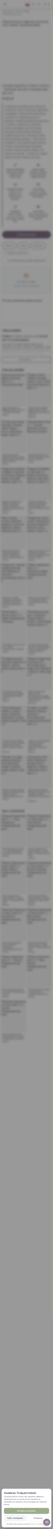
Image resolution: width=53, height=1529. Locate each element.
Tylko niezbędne (15, 1518)
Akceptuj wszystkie (26, 1511)
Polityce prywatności (38, 1524)
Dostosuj (38, 1518)
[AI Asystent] (46, 1522)
